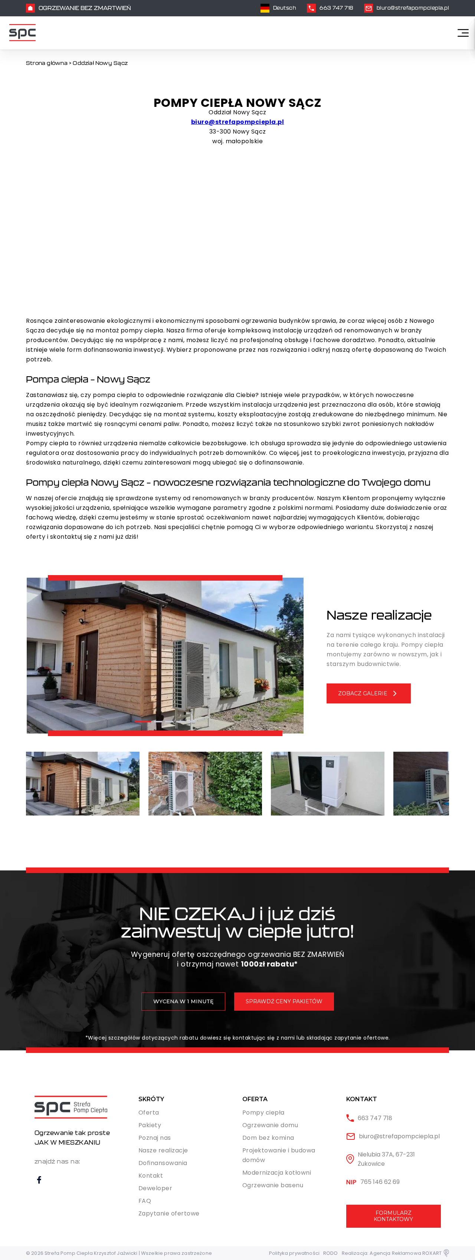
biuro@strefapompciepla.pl (237, 122)
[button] (143, 721)
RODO (330, 1253)
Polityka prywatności (294, 1253)
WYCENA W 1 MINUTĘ (183, 1001)
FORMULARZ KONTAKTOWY (393, 1216)
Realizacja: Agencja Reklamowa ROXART (392, 1253)
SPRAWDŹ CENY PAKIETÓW (284, 1001)
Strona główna (47, 63)
